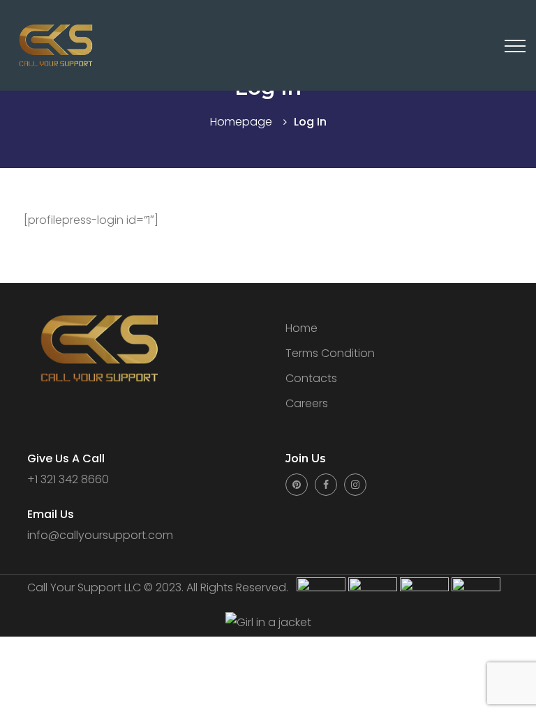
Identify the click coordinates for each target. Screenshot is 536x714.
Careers (306, 403)
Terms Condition (330, 353)
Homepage (241, 122)
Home (301, 328)
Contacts (311, 378)
